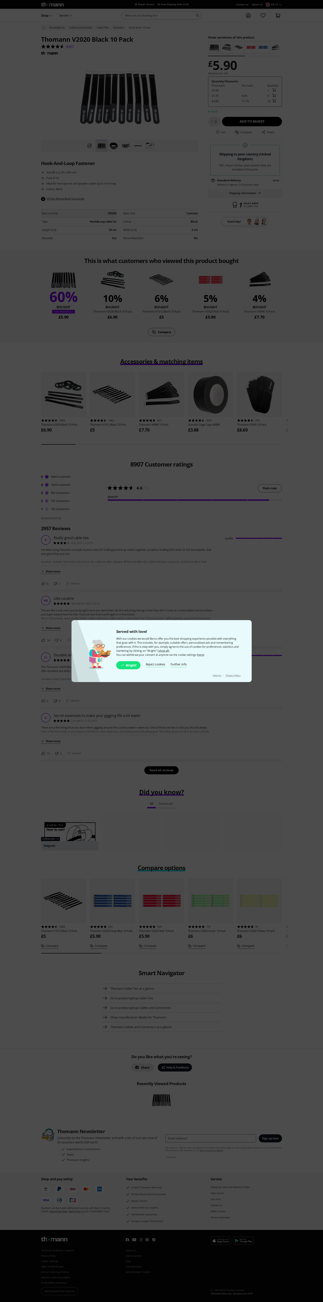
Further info (179, 664)
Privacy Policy (233, 675)
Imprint (217, 675)
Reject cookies (155, 664)
